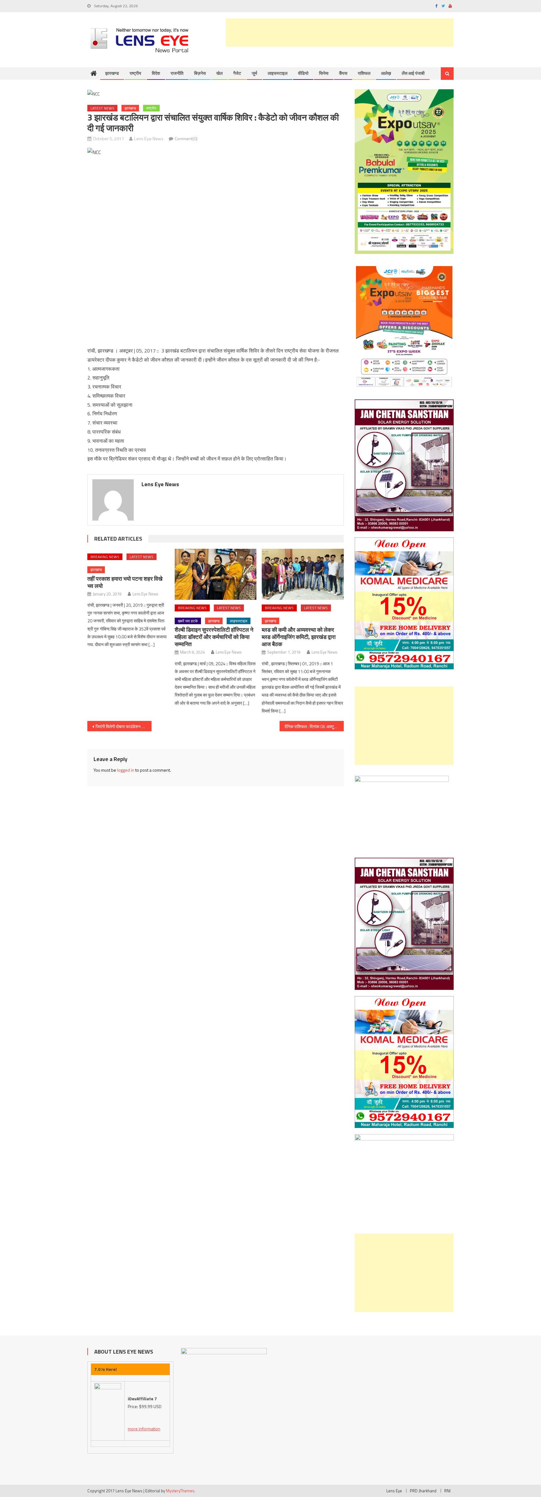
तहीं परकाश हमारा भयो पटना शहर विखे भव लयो (124, 582)
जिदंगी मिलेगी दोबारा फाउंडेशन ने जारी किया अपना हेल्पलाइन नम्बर (123, 726)
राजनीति (177, 73)
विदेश (156, 73)
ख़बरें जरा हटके (188, 621)
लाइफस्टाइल (277, 73)
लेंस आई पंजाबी (413, 73)
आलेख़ (386, 73)
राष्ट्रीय (135, 73)
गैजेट (237, 73)
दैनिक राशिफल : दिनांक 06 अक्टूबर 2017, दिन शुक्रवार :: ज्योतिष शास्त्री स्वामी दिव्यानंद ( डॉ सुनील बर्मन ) (314, 726)
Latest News (102, 108)
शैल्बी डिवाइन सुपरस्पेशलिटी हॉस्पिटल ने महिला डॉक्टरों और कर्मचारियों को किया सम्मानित (214, 636)
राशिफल (364, 73)
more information (144, 1428)
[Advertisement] (340, 32)
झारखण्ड (112, 73)
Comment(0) (186, 138)
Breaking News (104, 557)
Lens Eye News (148, 138)
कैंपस (343, 73)
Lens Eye (394, 1491)
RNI (447, 1491)
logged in (125, 770)
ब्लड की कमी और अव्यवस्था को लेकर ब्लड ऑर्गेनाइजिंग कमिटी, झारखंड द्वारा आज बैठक (299, 636)
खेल (219, 73)
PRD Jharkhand (423, 1491)
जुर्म (254, 73)
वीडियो (303, 73)
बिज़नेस (200, 73)
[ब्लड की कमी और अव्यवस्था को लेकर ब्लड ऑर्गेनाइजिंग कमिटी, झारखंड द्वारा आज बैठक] (303, 574)
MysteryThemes (180, 1491)
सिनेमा (323, 73)
